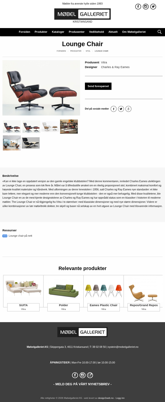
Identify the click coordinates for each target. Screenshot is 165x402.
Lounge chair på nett (20, 235)
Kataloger (58, 31)
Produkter (41, 31)
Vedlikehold (96, 31)
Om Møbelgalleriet (134, 31)
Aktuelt (113, 31)
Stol (88, 51)
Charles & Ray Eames (115, 67)
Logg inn (120, 398)
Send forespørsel (98, 86)
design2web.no (106, 398)
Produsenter (77, 31)
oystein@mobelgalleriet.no (123, 347)
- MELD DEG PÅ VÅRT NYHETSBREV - (82, 384)
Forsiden (24, 31)
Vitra (104, 62)
